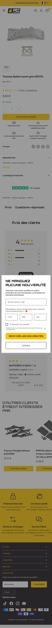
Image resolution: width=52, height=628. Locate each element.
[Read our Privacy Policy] (44, 328)
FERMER (26, 345)
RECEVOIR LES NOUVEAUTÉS (26, 336)
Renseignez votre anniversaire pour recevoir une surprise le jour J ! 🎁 (25, 310)
